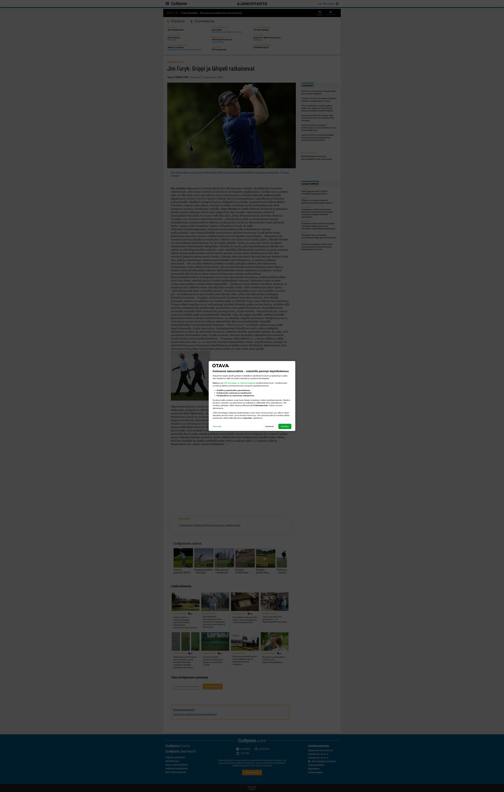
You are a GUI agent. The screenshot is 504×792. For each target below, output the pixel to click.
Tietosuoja (217, 426)
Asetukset (269, 426)
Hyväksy (285, 426)
